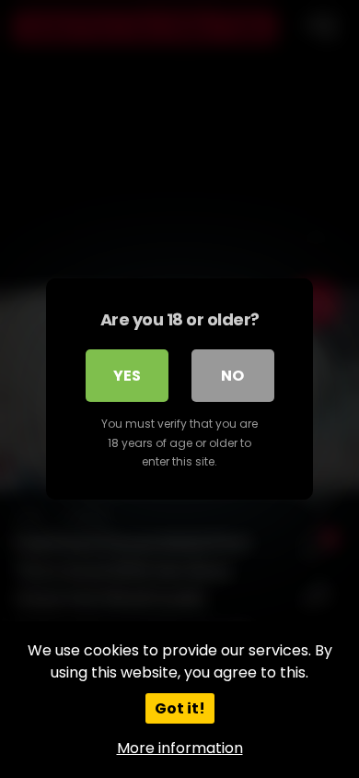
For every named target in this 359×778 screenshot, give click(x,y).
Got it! (180, 708)
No (232, 375)
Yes (127, 375)
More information (180, 748)
